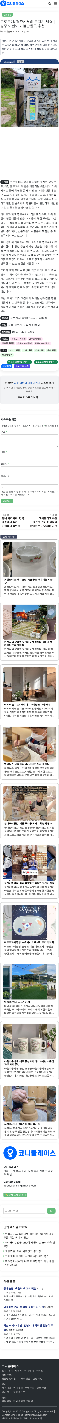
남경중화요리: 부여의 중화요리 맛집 (23, 1306)
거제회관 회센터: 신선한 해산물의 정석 (27, 1256)
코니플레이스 (10, 31)
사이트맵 (37, 1418)
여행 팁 (39, 1370)
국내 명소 (18, 1387)
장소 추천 (7, 14)
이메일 (5, 464)
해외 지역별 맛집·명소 (24, 1401)
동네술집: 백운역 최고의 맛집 (19, 1288)
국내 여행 (6, 1387)
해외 (4, 1397)
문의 (10, 1370)
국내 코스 (6, 1392)
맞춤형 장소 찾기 (10, 1378)
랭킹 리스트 (19, 1392)
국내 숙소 (29, 1387)
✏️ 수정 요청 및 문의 (15, 1194)
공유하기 (7, 366)
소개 (4, 1370)
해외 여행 (6, 1401)
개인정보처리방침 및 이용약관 (17, 1418)
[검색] (51, 1211)
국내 (4, 1384)
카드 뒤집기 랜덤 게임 (31, 1378)
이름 (4, 452)
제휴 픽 (18, 1370)
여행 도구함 (7, 1375)
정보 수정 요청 (22, 366)
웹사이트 (5, 476)
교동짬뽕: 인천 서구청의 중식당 (23, 1251)
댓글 (4, 432)
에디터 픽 (29, 1370)
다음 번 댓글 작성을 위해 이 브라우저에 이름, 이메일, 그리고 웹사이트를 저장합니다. (29, 493)
